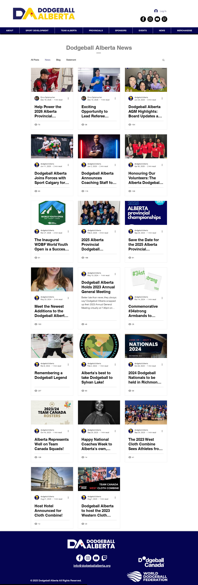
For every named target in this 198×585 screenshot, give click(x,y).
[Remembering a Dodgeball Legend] (52, 346)
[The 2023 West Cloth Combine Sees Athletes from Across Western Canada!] (146, 412)
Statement (71, 60)
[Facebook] (143, 19)
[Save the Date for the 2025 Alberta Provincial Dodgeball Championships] (146, 213)
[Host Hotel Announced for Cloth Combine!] (52, 479)
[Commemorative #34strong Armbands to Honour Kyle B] (146, 279)
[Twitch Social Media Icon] (164, 19)
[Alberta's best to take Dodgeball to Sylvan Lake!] (99, 346)
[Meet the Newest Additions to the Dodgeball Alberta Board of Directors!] (52, 279)
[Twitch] (104, 557)
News (47, 60)
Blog (58, 60)
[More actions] (69, 98)
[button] (142, 30)
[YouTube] (157, 19)
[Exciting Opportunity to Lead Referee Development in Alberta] (99, 80)
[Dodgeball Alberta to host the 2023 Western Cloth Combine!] (99, 479)
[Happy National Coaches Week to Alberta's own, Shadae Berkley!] (99, 412)
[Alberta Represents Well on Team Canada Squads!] (52, 412)
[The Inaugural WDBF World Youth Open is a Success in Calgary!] (52, 213)
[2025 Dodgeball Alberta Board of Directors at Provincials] (146, 80)
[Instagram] (150, 19)
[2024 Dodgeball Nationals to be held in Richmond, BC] (146, 346)
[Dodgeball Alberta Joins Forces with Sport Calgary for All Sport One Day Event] (52, 146)
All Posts (35, 60)
